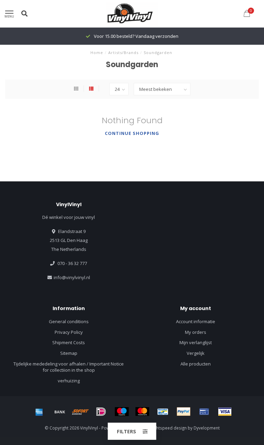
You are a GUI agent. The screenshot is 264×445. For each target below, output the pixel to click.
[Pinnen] (204, 411)
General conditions (69, 321)
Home (96, 52)
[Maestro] (121, 411)
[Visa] (224, 411)
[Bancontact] (163, 411)
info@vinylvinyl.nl (72, 277)
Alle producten (195, 364)
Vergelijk (196, 353)
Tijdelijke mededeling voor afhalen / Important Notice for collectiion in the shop (68, 367)
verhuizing (69, 381)
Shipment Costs (68, 342)
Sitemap (68, 353)
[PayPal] (183, 411)
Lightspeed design (169, 428)
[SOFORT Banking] (80, 411)
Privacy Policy (69, 332)
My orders (195, 332)
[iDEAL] (101, 411)
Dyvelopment (207, 428)
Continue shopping (132, 133)
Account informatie (195, 321)
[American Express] (39, 411)
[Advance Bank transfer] (59, 411)
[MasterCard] (142, 411)
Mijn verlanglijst (195, 342)
